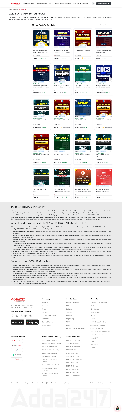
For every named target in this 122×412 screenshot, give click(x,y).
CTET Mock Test (72, 353)
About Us (45, 303)
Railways (69, 309)
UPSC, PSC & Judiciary (80, 3)
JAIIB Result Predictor (97, 325)
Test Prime (94, 344)
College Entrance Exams (44, 3)
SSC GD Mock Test (72, 343)
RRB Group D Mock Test (74, 360)
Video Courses (95, 312)
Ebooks (92, 315)
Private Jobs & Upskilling (62, 3)
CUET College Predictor (98, 322)
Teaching (69, 312)
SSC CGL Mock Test (73, 356)
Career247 (94, 338)
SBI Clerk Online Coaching (50, 350)
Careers (45, 312)
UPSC (68, 322)
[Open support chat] (117, 408)
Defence (69, 315)
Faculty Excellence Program (75, 328)
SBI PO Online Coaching (50, 340)
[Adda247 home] (15, 3)
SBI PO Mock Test (72, 350)
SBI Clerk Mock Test (73, 340)
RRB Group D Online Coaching (52, 343)
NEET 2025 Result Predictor (100, 332)
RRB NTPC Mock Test (73, 347)
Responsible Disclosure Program (20, 383)
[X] (16, 316)
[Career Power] (17, 345)
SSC (67, 306)
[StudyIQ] (17, 350)
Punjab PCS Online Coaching (51, 365)
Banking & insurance (72, 303)
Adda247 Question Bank (98, 303)
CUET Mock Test (72, 363)
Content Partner (47, 322)
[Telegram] (21, 316)
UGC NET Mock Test (73, 376)
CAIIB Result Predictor (97, 328)
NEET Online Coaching (49, 356)
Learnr (92, 348)
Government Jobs (28, 3)
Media (44, 309)
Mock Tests (94, 306)
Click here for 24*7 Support (21, 311)
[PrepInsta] (17, 354)
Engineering (70, 319)
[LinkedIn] (12, 316)
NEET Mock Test (72, 366)
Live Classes (94, 309)
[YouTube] (30, 316)
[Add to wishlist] (48, 47)
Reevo (92, 341)
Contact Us (46, 306)
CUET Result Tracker (97, 335)
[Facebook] (25, 316)
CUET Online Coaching (49, 353)
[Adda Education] (17, 341)
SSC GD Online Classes (50, 347)
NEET (68, 325)
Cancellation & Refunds (39, 383)
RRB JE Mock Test (72, 372)
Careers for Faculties (49, 315)
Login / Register (103, 3)
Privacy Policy (65, 383)
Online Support (47, 325)
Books (92, 319)
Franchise (45, 319)
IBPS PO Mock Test (72, 369)
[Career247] (17, 359)
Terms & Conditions (53, 383)
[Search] (93, 3)
